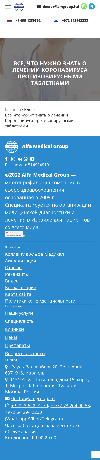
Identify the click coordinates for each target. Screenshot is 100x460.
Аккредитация (20, 261)
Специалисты (20, 321)
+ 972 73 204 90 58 (70, 405)
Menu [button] (9, 7)
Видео (12, 281)
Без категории (20, 287)
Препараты (17, 345)
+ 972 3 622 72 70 (29, 405)
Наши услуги (19, 313)
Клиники (14, 329)
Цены (11, 337)
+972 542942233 (75, 20)
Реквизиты (17, 274)
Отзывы (13, 267)
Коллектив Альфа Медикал (34, 254)
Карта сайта (18, 294)
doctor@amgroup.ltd (60, 6)
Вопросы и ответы (25, 353)
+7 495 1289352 (28, 20)
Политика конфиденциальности (40, 301)
